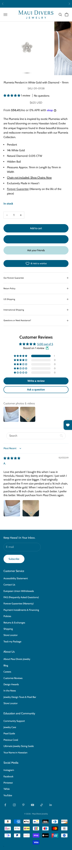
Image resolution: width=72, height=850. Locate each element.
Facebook (8, 776)
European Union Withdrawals (18, 591)
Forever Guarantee (18, 189)
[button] (12, 95)
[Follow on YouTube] (32, 805)
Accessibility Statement (15, 578)
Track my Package (12, 641)
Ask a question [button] (36, 389)
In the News (9, 690)
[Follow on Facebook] (5, 805)
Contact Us (9, 584)
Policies (7, 616)
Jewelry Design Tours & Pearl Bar (19, 697)
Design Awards (11, 684)
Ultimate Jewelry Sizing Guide (18, 746)
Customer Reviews (13, 678)
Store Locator (10, 635)
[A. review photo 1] (11, 508)
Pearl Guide (9, 733)
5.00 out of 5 (45, 344)
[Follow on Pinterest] (23, 805)
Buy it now (36, 239)
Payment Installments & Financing (21, 609)
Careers (7, 671)
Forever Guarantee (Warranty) (18, 603)
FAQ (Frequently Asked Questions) (21, 597)
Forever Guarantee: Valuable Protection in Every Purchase (36, 3)
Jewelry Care (9, 727)
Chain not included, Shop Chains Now (29, 177)
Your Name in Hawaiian (15, 752)
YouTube (7, 795)
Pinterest (8, 782)
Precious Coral (10, 739)
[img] (11, 458)
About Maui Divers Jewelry (16, 659)
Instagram (8, 770)
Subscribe (14, 558)
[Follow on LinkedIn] (50, 805)
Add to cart (36, 228)
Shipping (8, 628)
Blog (5, 665)
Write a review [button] (36, 380)
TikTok (6, 788)
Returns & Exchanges (14, 622)
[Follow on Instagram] (14, 805)
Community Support (14, 720)
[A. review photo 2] (30, 508)
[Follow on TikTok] (41, 805)
